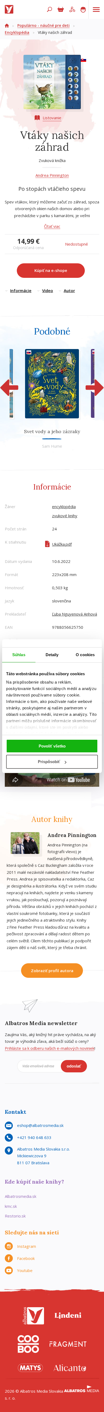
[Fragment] (68, 1344)
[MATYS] (30, 1367)
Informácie (20, 290)
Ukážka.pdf (62, 544)
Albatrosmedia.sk (20, 1196)
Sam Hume (52, 446)
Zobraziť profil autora (52, 970)
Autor (69, 290)
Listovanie (52, 117)
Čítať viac (52, 226)
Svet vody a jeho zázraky (52, 431)
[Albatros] (33, 1316)
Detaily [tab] (52, 654)
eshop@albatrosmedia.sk (40, 1125)
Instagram (26, 1246)
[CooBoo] (28, 1344)
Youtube (25, 1270)
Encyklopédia (17, 32)
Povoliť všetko (52, 746)
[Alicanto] (69, 1367)
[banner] (10, 9)
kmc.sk (11, 1206)
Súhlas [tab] (18, 654)
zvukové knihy (64, 515)
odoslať (74, 1066)
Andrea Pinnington (52, 175)
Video (47, 290)
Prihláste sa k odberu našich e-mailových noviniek (49, 1048)
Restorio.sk (15, 1216)
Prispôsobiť (49, 761)
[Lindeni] (68, 1316)
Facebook (26, 1258)
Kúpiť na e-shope (50, 270)
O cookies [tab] (85, 654)
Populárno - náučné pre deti (43, 25)
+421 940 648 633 (34, 1137)
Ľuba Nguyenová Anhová (74, 614)
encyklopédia (64, 506)
